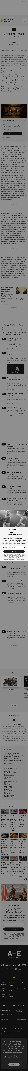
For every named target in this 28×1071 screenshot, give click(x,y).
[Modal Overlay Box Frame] (14, 535)
